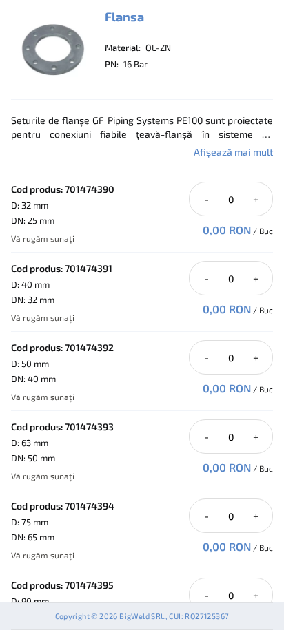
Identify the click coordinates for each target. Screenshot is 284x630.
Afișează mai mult (233, 152)
